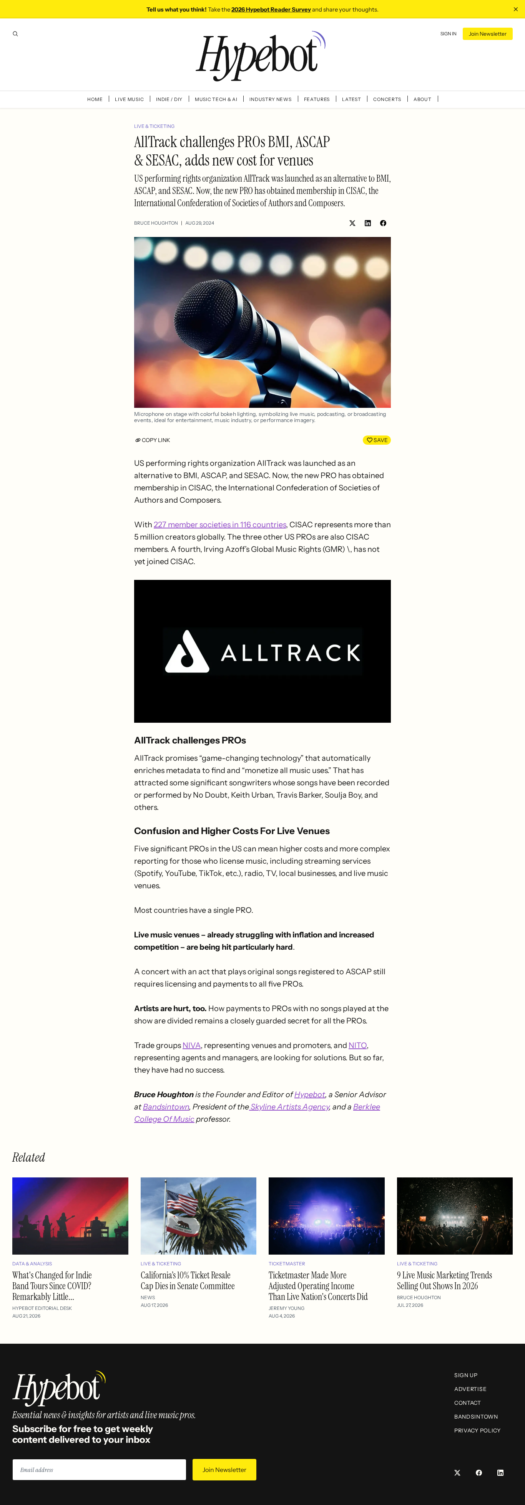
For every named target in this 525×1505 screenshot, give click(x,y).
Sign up (466, 1375)
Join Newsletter (488, 33)
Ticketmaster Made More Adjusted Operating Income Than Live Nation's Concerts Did (318, 1286)
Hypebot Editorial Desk (42, 1308)
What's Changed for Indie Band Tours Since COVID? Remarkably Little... (52, 1286)
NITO (358, 1045)
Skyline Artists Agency (289, 1106)
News (148, 1297)
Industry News (270, 99)
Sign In (448, 33)
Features (317, 99)
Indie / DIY (169, 99)
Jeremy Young (286, 1308)
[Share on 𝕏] (352, 223)
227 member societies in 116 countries (220, 524)
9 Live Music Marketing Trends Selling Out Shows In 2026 (444, 1280)
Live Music (129, 99)
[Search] (15, 34)
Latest (351, 99)
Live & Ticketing (154, 126)
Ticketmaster (287, 1264)
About (423, 99)
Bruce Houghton (156, 223)
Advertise (470, 1389)
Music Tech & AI (216, 99)
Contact (467, 1402)
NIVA (192, 1045)
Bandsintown (166, 1106)
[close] (516, 9)
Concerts (387, 99)
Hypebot (309, 1094)
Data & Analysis (32, 1264)
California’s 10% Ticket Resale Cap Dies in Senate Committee (188, 1280)
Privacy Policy (477, 1430)
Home (95, 99)
